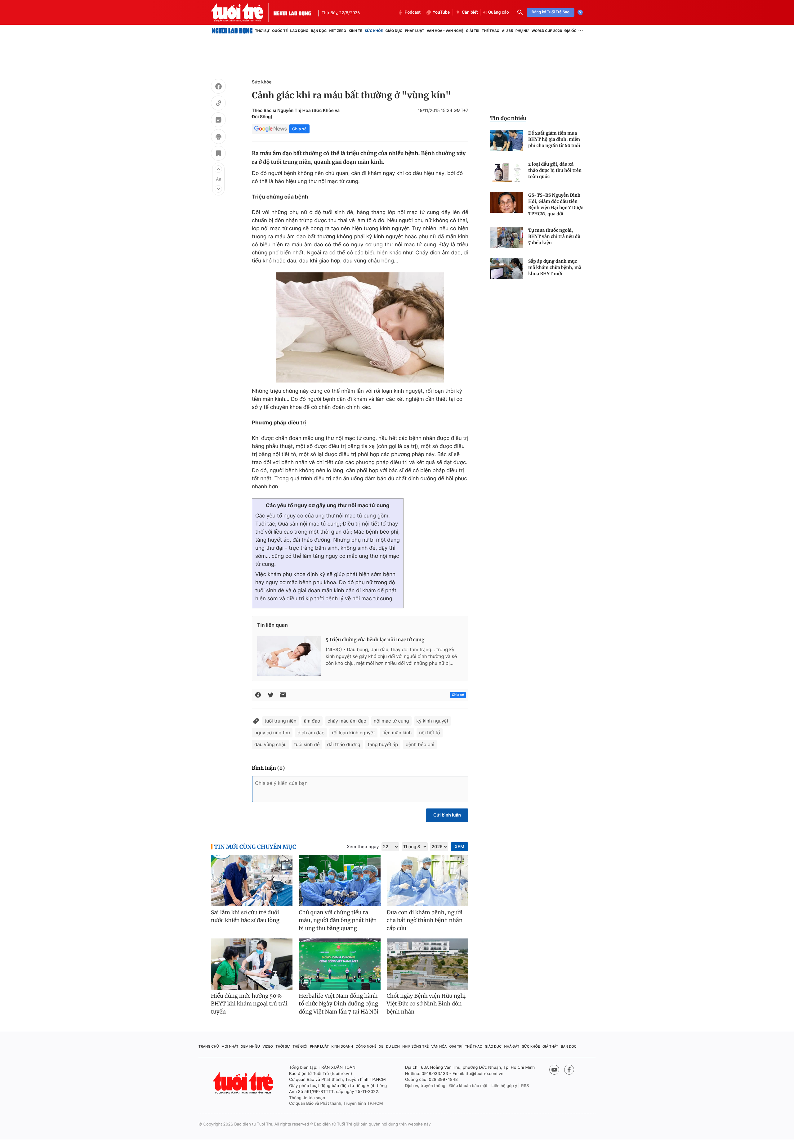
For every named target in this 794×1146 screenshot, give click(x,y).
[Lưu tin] (218, 154)
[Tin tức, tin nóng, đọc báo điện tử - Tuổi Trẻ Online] (242, 12)
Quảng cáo (498, 12)
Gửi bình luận (447, 815)
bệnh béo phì (419, 744)
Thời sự (262, 31)
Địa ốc (570, 31)
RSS (525, 1085)
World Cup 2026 (547, 31)
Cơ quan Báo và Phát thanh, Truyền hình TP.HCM (336, 1103)
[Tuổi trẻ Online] (244, 1083)
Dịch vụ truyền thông (425, 1085)
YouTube (441, 12)
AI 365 (507, 31)
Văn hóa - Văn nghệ (445, 31)
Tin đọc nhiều (508, 118)
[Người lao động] (292, 12)
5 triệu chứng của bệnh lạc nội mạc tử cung (375, 640)
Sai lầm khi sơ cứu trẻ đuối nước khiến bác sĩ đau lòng (245, 916)
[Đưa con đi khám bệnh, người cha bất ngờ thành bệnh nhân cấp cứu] (427, 880)
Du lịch (392, 1046)
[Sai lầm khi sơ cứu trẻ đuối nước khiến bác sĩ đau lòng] (251, 880)
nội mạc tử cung (391, 721)
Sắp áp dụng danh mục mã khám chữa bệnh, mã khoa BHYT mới (554, 267)
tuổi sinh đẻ (306, 744)
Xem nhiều (250, 1046)
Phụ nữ (522, 31)
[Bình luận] (218, 120)
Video (267, 1046)
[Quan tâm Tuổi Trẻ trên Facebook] (569, 1070)
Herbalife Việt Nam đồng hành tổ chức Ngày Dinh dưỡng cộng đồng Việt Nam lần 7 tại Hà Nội (338, 1003)
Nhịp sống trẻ (415, 1046)
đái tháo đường (343, 744)
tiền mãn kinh (397, 733)
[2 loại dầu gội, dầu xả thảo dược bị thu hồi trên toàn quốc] (506, 171)
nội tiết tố (429, 733)
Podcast (412, 12)
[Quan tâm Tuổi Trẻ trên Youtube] (554, 1070)
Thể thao (490, 31)
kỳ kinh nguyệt (432, 721)
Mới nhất (230, 1046)
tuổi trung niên (281, 721)
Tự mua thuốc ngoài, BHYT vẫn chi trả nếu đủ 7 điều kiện (554, 236)
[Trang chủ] (232, 30)
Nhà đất (512, 1046)
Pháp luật (414, 31)
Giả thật (550, 1046)
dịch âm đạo (310, 733)
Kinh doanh (342, 1046)
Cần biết (470, 12)
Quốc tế (280, 31)
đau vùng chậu (270, 744)
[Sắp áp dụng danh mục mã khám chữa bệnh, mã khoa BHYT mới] (506, 268)
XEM (459, 846)
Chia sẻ (299, 129)
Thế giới (299, 1046)
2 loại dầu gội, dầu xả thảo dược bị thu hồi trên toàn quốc (555, 170)
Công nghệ (366, 1046)
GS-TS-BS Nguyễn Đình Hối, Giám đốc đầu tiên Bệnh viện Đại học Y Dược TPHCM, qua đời (555, 204)
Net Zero (337, 31)
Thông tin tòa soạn (307, 1097)
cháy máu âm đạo (347, 721)
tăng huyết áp (383, 744)
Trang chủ (208, 1046)
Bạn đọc (319, 31)
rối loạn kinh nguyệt (353, 733)
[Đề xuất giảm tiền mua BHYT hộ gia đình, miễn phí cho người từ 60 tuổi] (506, 140)
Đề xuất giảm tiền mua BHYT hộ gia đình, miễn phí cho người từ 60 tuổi (554, 139)
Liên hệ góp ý (504, 1085)
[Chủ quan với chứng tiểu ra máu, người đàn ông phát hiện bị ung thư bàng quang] (339, 880)
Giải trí (472, 31)
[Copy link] (218, 104)
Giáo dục (394, 31)
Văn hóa (439, 1046)
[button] (218, 169)
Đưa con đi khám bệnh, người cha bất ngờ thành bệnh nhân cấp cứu (425, 920)
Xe (381, 1046)
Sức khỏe (374, 31)
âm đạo (312, 721)
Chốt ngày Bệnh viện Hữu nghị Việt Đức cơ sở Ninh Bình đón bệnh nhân (426, 1003)
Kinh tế (355, 31)
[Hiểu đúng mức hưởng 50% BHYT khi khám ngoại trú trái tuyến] (251, 964)
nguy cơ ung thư (272, 733)
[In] (218, 137)
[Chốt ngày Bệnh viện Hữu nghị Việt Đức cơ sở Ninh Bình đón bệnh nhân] (427, 964)
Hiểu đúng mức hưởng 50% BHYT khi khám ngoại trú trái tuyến (249, 1003)
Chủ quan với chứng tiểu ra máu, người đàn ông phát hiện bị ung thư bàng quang (338, 920)
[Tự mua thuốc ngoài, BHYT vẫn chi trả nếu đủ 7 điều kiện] (506, 237)
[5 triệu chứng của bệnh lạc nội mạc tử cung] (289, 656)
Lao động (299, 31)
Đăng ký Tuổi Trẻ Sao (550, 12)
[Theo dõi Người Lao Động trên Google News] (270, 129)
